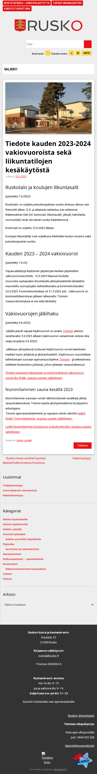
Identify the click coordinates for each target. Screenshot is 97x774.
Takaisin (82, 445)
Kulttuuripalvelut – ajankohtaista (23, 559)
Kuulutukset (10, 564)
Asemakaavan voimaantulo (20, 490)
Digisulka (8, 544)
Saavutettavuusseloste (79, 745)
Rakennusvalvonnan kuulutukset (26, 569)
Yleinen (7, 578)
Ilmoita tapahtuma (17, 8)
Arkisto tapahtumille (15, 524)
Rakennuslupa (82, 458)
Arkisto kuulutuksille (15, 519)
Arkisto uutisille (24, 440)
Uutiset (7, 573)
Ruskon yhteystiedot (81, 715)
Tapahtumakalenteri (67, 3)
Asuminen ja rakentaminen (22, 549)
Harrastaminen (12, 554)
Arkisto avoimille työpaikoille (23, 539)
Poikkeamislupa (13, 485)
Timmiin (68, 331)
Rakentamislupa (13, 495)
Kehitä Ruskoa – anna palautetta (26, 3)
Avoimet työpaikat (14, 534)
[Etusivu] (48, 25)
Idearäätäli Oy (60, 769)
